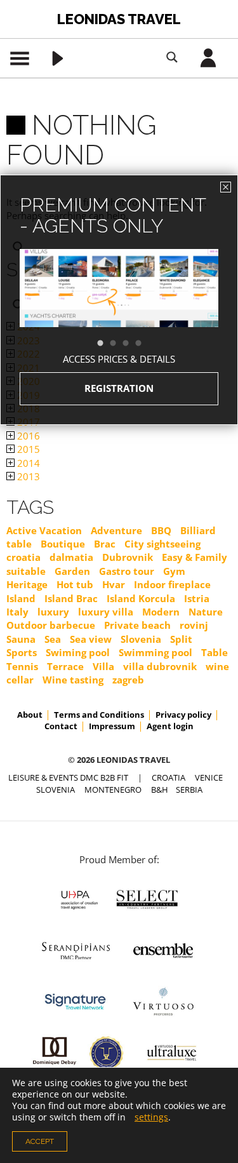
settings (151, 1117)
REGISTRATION (119, 388)
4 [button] (144, 343)
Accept (39, 1141)
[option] (119, 311)
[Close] (225, 187)
